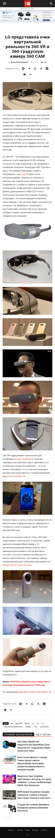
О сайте (44, 830)
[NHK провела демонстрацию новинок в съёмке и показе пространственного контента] (9, 795)
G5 (38, 723)
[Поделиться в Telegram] (29, 68)
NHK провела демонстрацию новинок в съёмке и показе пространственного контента (33, 794)
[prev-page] (4, 817)
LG (43, 723)
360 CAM (19, 723)
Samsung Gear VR (16, 476)
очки (35, 727)
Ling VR (24, 174)
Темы (27, 830)
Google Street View (12, 565)
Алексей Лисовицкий (19, 62)
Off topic (35, 830)
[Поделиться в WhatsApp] (35, 68)
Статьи (20, 830)
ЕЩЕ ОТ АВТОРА (43, 735)
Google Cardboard (23, 459)
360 (11, 723)
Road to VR (46, 692)
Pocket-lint (33, 692)
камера (28, 727)
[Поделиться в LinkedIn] (47, 68)
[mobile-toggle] (4, 3)
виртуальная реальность (13, 727)
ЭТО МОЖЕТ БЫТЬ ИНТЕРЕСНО (18, 735)
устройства (44, 727)
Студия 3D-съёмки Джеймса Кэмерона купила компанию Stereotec (33, 807)
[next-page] (8, 817)
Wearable (22, 692)
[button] (51, 3)
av (33, 723)
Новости (11, 830)
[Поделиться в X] (41, 68)
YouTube (27, 565)
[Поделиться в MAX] (23, 68)
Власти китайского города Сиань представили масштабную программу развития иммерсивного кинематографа (32, 763)
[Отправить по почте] (24, 74)
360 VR (27, 723)
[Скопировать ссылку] (30, 74)
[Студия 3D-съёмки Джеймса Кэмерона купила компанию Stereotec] (9, 807)
